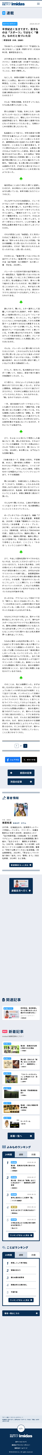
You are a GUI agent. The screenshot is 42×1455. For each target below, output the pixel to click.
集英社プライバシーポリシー (21, 1445)
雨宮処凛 (7, 40)
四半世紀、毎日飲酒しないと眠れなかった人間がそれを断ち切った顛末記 (29, 1011)
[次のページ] (25, 746)
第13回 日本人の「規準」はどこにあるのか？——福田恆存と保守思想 (29, 1062)
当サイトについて (21, 1442)
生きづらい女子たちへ (10, 24)
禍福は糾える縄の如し (19, 1285)
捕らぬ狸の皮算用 (17, 1277)
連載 (7, 1417)
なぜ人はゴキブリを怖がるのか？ (23, 1210)
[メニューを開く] (38, 3)
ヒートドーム (25, 1121)
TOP (3, 1417)
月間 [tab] (33, 1154)
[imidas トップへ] (13, 3)
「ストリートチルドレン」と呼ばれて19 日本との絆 (29, 1076)
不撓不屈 (14, 1292)
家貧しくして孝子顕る (19, 1263)
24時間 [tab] (8, 1154)
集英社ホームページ (21, 1448)
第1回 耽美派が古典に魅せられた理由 (29, 1047)
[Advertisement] (21, 923)
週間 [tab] (21, 1154)
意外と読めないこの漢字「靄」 (22, 1198)
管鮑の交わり (16, 1270)
